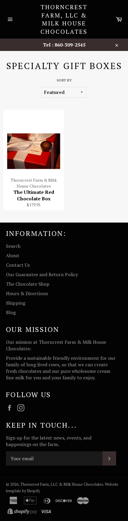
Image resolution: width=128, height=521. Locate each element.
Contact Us (18, 265)
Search (13, 246)
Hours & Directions (27, 293)
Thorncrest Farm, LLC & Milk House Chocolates (64, 19)
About (12, 255)
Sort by (64, 80)
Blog (11, 312)
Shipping (15, 303)
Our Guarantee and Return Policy (42, 274)
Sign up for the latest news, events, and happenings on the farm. (48, 441)
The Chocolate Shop (27, 284)
